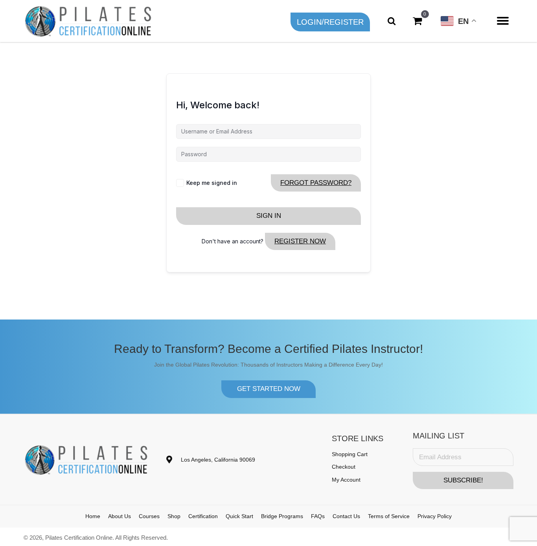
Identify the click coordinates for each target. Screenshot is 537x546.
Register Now (300, 241)
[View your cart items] (417, 21)
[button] (330, 22)
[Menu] (503, 20)
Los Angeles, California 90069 (218, 460)
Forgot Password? (315, 182)
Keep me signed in (211, 182)
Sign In (268, 215)
